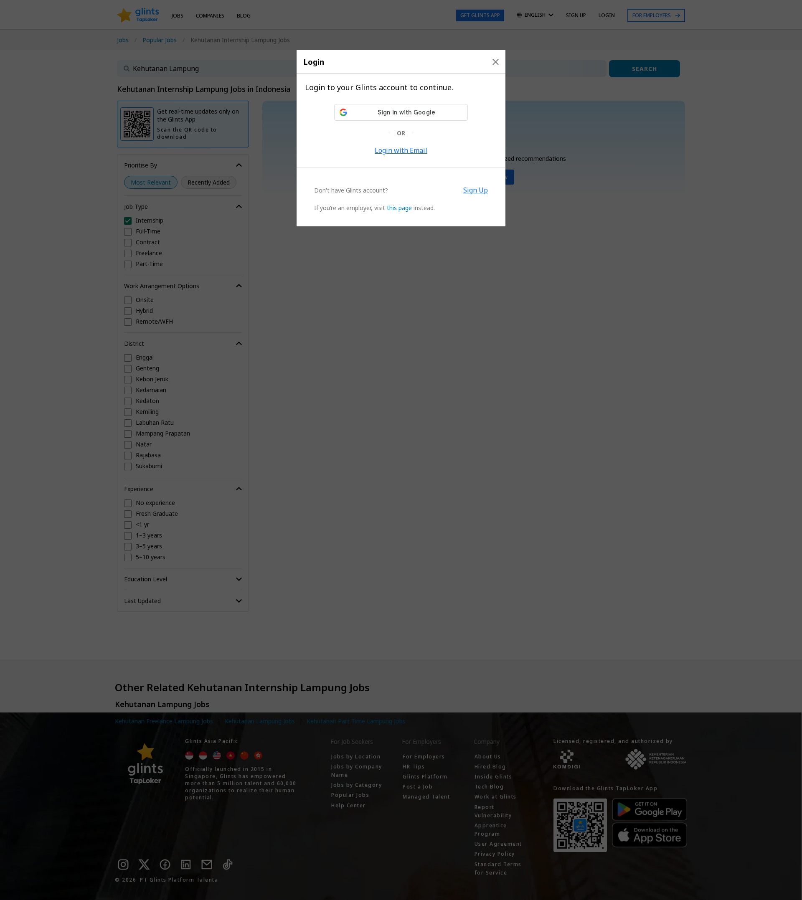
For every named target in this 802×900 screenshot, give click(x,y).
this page (399, 208)
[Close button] (495, 61)
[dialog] (401, 138)
